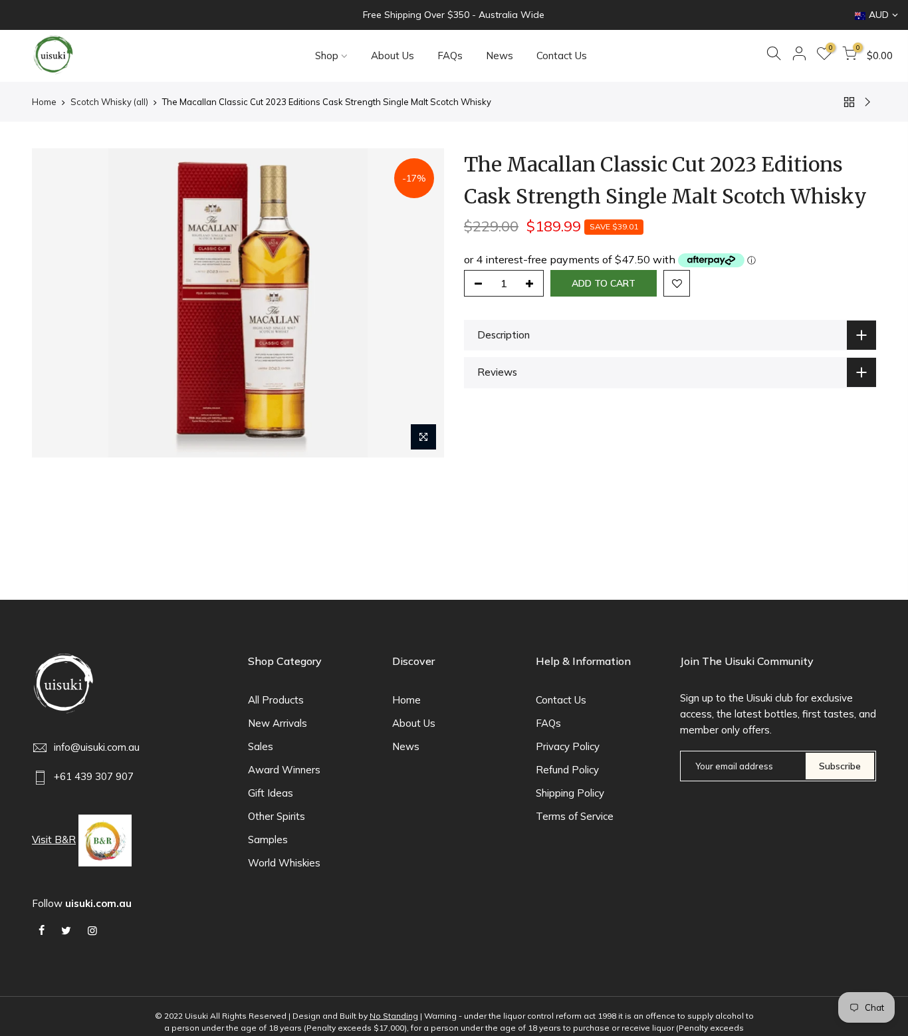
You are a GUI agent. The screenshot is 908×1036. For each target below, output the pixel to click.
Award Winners (284, 769)
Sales (260, 746)
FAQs (450, 55)
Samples (268, 839)
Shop (326, 55)
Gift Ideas (270, 793)
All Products (276, 700)
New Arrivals (277, 723)
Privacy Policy (568, 746)
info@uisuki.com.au (97, 747)
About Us (392, 55)
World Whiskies (284, 862)
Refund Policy (567, 769)
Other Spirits (276, 816)
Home (44, 101)
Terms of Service (575, 816)
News (499, 55)
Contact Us (561, 55)
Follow (82, 903)
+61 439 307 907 (94, 776)
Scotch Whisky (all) (109, 101)
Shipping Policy (570, 793)
